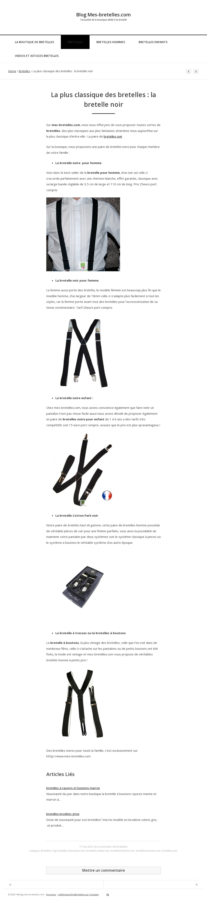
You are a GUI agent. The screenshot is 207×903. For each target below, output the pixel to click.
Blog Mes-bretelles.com (103, 14)
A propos (51, 894)
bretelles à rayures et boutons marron (73, 788)
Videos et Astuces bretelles (37, 56)
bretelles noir (113, 136)
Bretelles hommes (110, 42)
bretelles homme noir (148, 850)
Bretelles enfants (153, 42)
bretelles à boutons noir (71, 850)
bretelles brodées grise (62, 814)
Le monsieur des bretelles (112, 846)
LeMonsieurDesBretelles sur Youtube (78, 894)
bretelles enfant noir (98, 850)
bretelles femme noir (123, 850)
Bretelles (75, 42)
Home (12, 71)
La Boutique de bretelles (34, 42)
